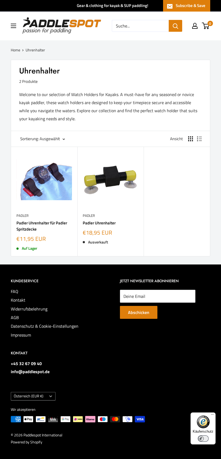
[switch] (203, 438)
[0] (205, 26)
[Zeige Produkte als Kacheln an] (190, 138)
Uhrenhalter (35, 50)
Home (15, 50)
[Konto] (195, 26)
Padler (22, 215)
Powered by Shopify (26, 442)
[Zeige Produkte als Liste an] (199, 138)
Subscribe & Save (190, 5)
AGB (15, 317)
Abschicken (138, 312)
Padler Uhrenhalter (99, 223)
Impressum (21, 335)
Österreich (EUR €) (28, 396)
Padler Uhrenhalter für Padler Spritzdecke (41, 226)
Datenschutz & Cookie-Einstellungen (44, 326)
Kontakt (18, 300)
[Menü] (212, 415)
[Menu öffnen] (13, 26)
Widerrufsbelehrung (29, 309)
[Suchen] (175, 26)
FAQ (14, 291)
